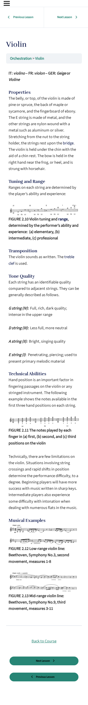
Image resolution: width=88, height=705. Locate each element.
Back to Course (44, 641)
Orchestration (21, 58)
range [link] (63, 219)
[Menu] (6, 3)
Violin (39, 58)
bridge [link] (68, 143)
